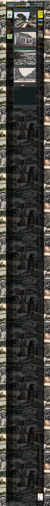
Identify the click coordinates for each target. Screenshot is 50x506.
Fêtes (41, 324)
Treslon (39, 237)
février (39, 485)
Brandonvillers (39, 89)
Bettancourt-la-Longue (39, 277)
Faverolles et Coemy (40, 136)
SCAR (38, 403)
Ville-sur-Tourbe (41, 424)
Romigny (38, 388)
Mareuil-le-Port (39, 175)
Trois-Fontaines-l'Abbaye (39, 240)
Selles (39, 215)
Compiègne (39, 307)
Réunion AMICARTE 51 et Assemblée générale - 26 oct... (41, 458)
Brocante (41, 291)
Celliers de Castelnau (40, 297)
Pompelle (40, 376)
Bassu (39, 66)
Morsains (39, 183)
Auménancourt (39, 61)
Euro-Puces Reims (41, 319)
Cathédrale (42, 296)
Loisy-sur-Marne (39, 166)
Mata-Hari (40, 357)
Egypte (40, 317)
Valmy (39, 242)
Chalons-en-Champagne (39, 97)
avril (39, 483)
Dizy (38, 126)
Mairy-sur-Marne (39, 353)
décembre (40, 445)
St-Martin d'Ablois (40, 229)
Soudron (40, 407)
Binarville (40, 279)
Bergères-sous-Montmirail (39, 72)
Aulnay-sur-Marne (40, 60)
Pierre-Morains (42, 372)
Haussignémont (39, 149)
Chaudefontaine (39, 103)
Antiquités (42, 266)
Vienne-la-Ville (39, 422)
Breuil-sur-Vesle (41, 290)
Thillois (39, 234)
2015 (38, 261)
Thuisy (41, 413)
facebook (39, 321)
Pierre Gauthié (39, 372)
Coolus (39, 112)
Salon (41, 402)
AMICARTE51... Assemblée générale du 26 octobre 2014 (40, 455)
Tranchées (40, 414)
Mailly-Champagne (40, 170)
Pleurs (39, 195)
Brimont (39, 90)
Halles (38, 333)
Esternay (39, 132)
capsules (40, 293)
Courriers (39, 312)
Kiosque (42, 342)
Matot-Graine (42, 357)
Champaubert (42, 300)
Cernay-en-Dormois (40, 95)
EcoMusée (42, 316)
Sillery (39, 218)
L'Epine (39, 343)
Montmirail (39, 361)
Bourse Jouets (39, 287)
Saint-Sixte (38, 398)
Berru (40, 276)
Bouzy (42, 289)
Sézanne (39, 217)
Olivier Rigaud (40, 366)
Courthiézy (38, 313)
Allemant (39, 49)
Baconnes (39, 64)
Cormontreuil (39, 114)
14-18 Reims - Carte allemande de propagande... (41, 468)
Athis (38, 58)
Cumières (39, 123)
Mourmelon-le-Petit (41, 363)
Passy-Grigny (39, 193)
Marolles (38, 357)
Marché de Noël (39, 355)
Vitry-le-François (40, 256)
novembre (40, 446)
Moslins (39, 184)
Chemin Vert (39, 303)
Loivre (38, 167)
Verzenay (39, 248)
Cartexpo (42, 295)
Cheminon (39, 105)
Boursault (39, 87)
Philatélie (42, 371)
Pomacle (38, 376)
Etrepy (38, 319)
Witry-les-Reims (39, 259)
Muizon (39, 187)
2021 (39, 438)
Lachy (38, 158)
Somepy (38, 405)
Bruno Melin (39, 292)
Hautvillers (39, 334)
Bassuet (39, 67)
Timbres (42, 413)
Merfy (38, 177)
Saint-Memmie (39, 210)
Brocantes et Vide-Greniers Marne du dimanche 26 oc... (41, 461)
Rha (38, 44)
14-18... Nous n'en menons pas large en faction (40, 475)
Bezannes (39, 77)
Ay (38, 63)
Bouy (40, 289)
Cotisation (42, 310)
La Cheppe (39, 155)
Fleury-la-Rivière (41, 325)
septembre (40, 479)
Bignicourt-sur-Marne (40, 78)
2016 (39, 261)
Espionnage (39, 318)
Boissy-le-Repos (40, 84)
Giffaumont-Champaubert (39, 144)
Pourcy (39, 201)
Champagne (39, 300)
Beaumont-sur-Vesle (40, 274)
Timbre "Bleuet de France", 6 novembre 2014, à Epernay (41, 451)
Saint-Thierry (41, 398)
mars (39, 484)
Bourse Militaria (41, 288)
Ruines (40, 394)
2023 (42, 261)
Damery (39, 124)
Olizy (42, 366)
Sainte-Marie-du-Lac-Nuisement (40, 212)
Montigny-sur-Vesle (40, 181)
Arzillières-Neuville (40, 57)
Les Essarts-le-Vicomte (39, 164)
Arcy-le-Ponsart (39, 55)
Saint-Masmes (39, 209)
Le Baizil (39, 161)
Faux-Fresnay (39, 135)
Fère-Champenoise (39, 323)
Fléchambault (39, 325)
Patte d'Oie (39, 371)
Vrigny (39, 257)
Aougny (39, 54)
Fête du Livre (39, 324)
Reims (42, 382)
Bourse (40, 283)
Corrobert (39, 115)
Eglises (39, 317)
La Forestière (39, 156)
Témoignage (39, 412)
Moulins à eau (41, 362)
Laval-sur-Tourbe (41, 346)
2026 (39, 434)
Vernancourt (39, 245)
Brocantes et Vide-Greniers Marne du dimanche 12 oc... (41, 473)
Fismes (39, 139)
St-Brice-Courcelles (40, 226)
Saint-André (42, 394)
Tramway (38, 414)
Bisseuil (39, 81)
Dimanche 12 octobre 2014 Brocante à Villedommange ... (40, 470)
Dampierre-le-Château (39, 315)
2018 (40, 261)
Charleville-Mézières (41, 301)
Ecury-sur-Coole (39, 129)
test (42, 412)
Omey (38, 190)
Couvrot (39, 120)
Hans (39, 333)
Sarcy (42, 402)
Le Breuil (39, 162)
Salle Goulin (39, 401)
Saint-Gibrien (39, 207)
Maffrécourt (42, 352)
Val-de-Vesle (39, 241)
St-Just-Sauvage (40, 228)
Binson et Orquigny (40, 80)
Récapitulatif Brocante (39, 381)
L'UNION (41, 343)
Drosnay (38, 316)
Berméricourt (39, 276)
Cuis (40, 314)
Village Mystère (40, 423)
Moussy (39, 186)
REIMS (39, 204)
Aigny (42, 262)
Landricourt (39, 159)
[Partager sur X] (22, 85)
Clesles (39, 108)
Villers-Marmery (39, 253)
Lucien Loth (42, 351)
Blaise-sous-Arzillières (39, 280)
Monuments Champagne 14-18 (40, 40)
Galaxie (42, 329)
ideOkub (38, 337)
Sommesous (39, 220)
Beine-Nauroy (39, 70)
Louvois (40, 351)
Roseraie (40, 388)
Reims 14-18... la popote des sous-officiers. (41, 453)
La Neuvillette (42, 344)
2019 (41, 261)
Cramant (39, 121)
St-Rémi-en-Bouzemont (39, 231)
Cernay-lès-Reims (41, 298)
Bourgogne (39, 86)
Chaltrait (39, 99)
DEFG (42, 315)
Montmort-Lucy (42, 361)
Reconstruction (39, 382)
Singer (42, 404)
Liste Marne (39, 350)
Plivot (38, 196)
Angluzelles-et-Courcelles (39, 53)
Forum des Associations (41, 327)
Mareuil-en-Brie (39, 174)
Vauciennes (39, 418)
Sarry (38, 214)
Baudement (42, 273)
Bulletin (40, 292)
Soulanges (42, 407)
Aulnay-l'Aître (39, 269)
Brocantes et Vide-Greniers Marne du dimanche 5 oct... (41, 477)
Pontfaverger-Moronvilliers (39, 198)
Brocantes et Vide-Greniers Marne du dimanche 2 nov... (41, 449)
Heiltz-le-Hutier (39, 150)
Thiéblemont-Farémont (40, 233)
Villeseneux (39, 254)
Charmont (39, 102)
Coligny (39, 109)
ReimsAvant (39, 43)
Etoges (39, 133)
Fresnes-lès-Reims (40, 142)
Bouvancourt (39, 289)
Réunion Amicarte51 (40, 387)
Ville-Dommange (40, 250)
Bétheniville (39, 75)
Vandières (40, 417)
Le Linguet (41, 347)
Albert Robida (41, 263)
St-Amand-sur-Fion (40, 225)
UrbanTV (38, 416)
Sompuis (39, 221)
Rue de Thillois (39, 393)
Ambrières (39, 51)
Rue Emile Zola (41, 393)
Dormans (39, 127)
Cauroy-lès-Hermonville (39, 94)
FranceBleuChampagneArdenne (40, 328)
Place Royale (39, 375)
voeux (42, 428)
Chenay (39, 106)
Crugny (39, 314)
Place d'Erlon (39, 373)
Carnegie (42, 293)
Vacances (42, 416)
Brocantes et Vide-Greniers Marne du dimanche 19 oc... (41, 466)
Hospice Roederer (39, 336)
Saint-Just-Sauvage (39, 396)
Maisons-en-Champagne (39, 171)
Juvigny (40, 342)
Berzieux (39, 74)
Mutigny (40, 364)
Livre (41, 350)
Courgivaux (39, 118)
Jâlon (38, 153)
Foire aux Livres (39, 326)
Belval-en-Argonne (39, 275)
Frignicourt (40, 329)
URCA (40, 416)
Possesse (39, 200)
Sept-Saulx (42, 403)
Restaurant (39, 386)
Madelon (39, 352)
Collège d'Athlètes (40, 306)
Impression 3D (41, 337)
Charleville (38, 301)
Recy (38, 203)
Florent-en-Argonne (40, 141)
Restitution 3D (41, 386)
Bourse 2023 (40, 285)
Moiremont (39, 178)
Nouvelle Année (40, 365)
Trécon (42, 414)
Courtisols (40, 313)
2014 (39, 444)
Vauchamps (39, 244)
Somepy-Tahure (41, 405)
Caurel (39, 93)
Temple (41, 412)
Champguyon (39, 100)
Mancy (39, 172)
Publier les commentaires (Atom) (20, 107)
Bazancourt (39, 69)
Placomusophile (41, 375)
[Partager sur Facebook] (23, 85)
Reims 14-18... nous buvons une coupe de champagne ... (41, 463)
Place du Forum (41, 374)
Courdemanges (39, 117)
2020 (39, 439)
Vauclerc (42, 418)
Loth (39, 351)
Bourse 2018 (40, 284)
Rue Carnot (42, 388)
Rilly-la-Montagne (40, 206)
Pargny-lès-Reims (40, 192)
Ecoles (40, 316)
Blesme (39, 83)
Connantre (39, 111)
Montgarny (42, 360)
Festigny (39, 138)
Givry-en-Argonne (40, 147)
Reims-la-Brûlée (41, 385)
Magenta (39, 169)
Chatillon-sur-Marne (39, 302)
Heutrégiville (39, 152)
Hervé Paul (39, 335)
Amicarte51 (39, 265)
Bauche (40, 273)
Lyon (38, 352)
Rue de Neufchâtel (39, 392)
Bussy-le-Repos (39, 92)
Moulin (39, 362)
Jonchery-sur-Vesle (41, 341)
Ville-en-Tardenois (40, 251)
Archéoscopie (39, 267)
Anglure (39, 52)
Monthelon (39, 180)
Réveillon (42, 387)
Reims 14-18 (39, 41)
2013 (39, 487)
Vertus (39, 247)
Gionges (39, 146)
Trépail (39, 236)
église (38, 317)
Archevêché (41, 267)
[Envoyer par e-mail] (21, 85)
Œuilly (39, 189)
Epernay (39, 130)
